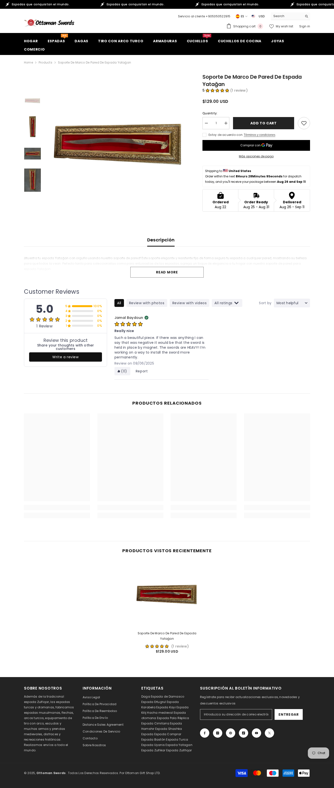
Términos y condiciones (259, 135)
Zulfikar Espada (166, 750)
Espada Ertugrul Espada (160, 702)
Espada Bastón (153, 739)
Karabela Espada (154, 707)
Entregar (288, 714)
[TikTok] (243, 733)
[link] (57, 507)
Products (45, 62)
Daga (145, 696)
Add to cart (263, 123)
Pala (173, 718)
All (119, 303)
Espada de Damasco (167, 696)
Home (28, 62)
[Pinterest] (230, 733)
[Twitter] (269, 733)
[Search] (290, 16)
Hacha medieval (160, 713)
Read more (167, 272)
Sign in (304, 26)
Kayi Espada (179, 707)
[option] (118, 143)
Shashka (175, 729)
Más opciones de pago (256, 156)
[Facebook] (204, 733)
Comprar (174, 734)
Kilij (143, 713)
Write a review (65, 357)
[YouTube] (256, 733)
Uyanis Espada (166, 745)
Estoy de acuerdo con (226, 135)
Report (142, 371)
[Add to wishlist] (304, 123)
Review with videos (189, 303)
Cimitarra (161, 723)
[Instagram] (217, 733)
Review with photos (147, 303)
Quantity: (209, 113)
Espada (147, 734)
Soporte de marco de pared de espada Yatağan (167, 636)
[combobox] (286, 16)
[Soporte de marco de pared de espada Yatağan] (167, 594)
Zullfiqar (185, 750)
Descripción (161, 240)
